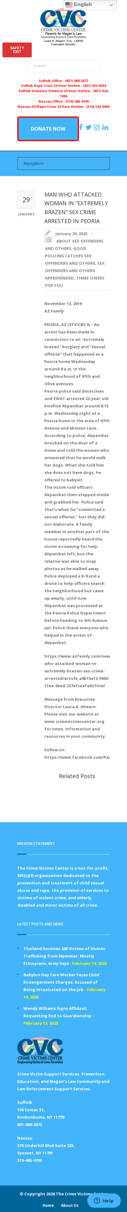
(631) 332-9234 (94, 86)
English (82, 4)
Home (48, 1205)
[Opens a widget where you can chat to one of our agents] (104, 1201)
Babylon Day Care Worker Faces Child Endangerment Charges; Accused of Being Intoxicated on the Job (61, 982)
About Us (70, 1205)
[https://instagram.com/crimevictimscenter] (97, 127)
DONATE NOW (48, 128)
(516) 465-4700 (77, 101)
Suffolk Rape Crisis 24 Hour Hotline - (52, 86)
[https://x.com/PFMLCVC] (89, 127)
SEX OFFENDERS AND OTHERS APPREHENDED (75, 270)
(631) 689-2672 (76, 81)
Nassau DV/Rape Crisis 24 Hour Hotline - (52, 106)
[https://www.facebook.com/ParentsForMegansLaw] (81, 127)
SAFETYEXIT (17, 49)
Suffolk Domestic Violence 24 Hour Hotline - (55, 91)
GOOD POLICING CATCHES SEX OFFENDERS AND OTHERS (70, 256)
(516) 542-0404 (97, 106)
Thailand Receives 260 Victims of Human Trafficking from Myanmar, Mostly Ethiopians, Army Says (64, 956)
